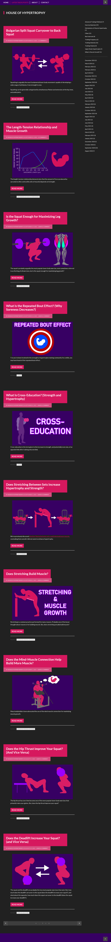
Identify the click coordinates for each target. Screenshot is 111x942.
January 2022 (89, 107)
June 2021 (88, 123)
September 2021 (90, 113)
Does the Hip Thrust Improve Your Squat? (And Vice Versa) (34, 750)
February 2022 (89, 104)
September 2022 (90, 82)
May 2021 (88, 126)
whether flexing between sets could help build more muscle (49, 536)
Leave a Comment (44, 226)
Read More (17, 99)
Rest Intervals (21, 554)
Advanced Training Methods (25, 639)
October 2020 (89, 144)
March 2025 (88, 63)
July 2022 (88, 88)
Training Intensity (90, 42)
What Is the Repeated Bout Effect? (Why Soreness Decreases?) (34, 307)
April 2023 (88, 73)
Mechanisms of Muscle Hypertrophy (28, 196)
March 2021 (88, 132)
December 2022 (90, 76)
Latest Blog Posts (20, 2)
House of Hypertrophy (25, 12)
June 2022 (88, 91)
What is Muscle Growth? (92, 52)
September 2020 (90, 148)
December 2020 (90, 141)
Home (6, 2)
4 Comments (42, 137)
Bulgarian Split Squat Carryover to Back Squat (33, 32)
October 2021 (89, 110)
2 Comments (42, 40)
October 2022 (89, 79)
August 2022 (89, 85)
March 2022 (88, 101)
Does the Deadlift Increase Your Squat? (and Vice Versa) (33, 840)
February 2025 (89, 66)
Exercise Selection (23, 107)
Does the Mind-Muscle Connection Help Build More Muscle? (33, 661)
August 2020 (89, 151)
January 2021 (89, 138)
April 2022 (88, 98)
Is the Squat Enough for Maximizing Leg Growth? (33, 218)
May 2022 (88, 95)
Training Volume (90, 46)
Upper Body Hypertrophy (92, 49)
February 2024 (89, 70)
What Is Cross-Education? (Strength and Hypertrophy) (33, 397)
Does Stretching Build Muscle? (27, 574)
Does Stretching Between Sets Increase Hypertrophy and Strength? (33, 486)
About (35, 2)
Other (19, 375)
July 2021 (88, 120)
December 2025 (90, 60)
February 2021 (89, 135)
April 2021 (88, 129)
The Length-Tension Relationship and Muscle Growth (31, 129)
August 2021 (89, 116)
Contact (45, 2)
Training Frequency (90, 39)
